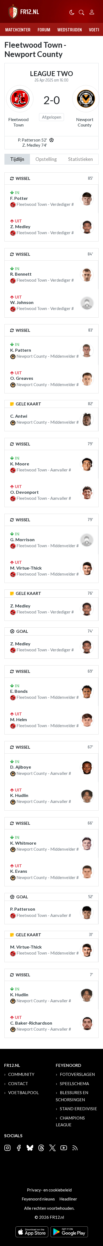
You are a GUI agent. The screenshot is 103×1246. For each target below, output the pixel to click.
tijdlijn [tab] (17, 159)
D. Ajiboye (20, 766)
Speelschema (74, 1083)
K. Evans (18, 871)
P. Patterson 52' (32, 139)
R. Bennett (21, 273)
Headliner (68, 1198)
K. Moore (19, 463)
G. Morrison (22, 539)
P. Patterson (22, 908)
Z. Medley (20, 226)
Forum (44, 29)
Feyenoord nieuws (38, 1198)
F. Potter (19, 198)
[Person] (92, 11)
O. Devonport (24, 492)
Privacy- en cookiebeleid (49, 1189)
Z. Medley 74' (34, 145)
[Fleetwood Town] (19, 98)
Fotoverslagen (77, 1074)
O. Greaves (21, 378)
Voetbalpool (23, 1092)
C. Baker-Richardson (31, 1022)
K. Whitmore (23, 842)
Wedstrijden (69, 29)
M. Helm (18, 719)
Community (21, 1074)
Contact (18, 1083)
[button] (81, 11)
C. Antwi (18, 416)
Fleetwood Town (18, 122)
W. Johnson (22, 302)
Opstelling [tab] (46, 159)
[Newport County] (86, 98)
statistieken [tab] (80, 159)
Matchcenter (17, 29)
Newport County (84, 122)
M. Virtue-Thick (26, 567)
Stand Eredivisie (78, 1108)
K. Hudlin (19, 795)
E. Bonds (19, 691)
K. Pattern (20, 350)
